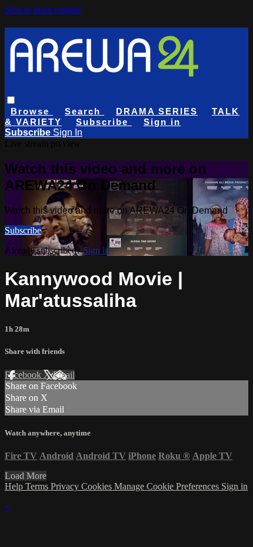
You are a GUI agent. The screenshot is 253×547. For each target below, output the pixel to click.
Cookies (97, 486)
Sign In (67, 132)
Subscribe (23, 230)
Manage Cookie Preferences (167, 486)
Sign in (162, 122)
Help (15, 486)
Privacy (66, 486)
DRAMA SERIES (157, 111)
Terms (38, 486)
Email (64, 375)
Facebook (24, 375)
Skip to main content (43, 10)
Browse (32, 111)
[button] (11, 100)
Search (84, 111)
